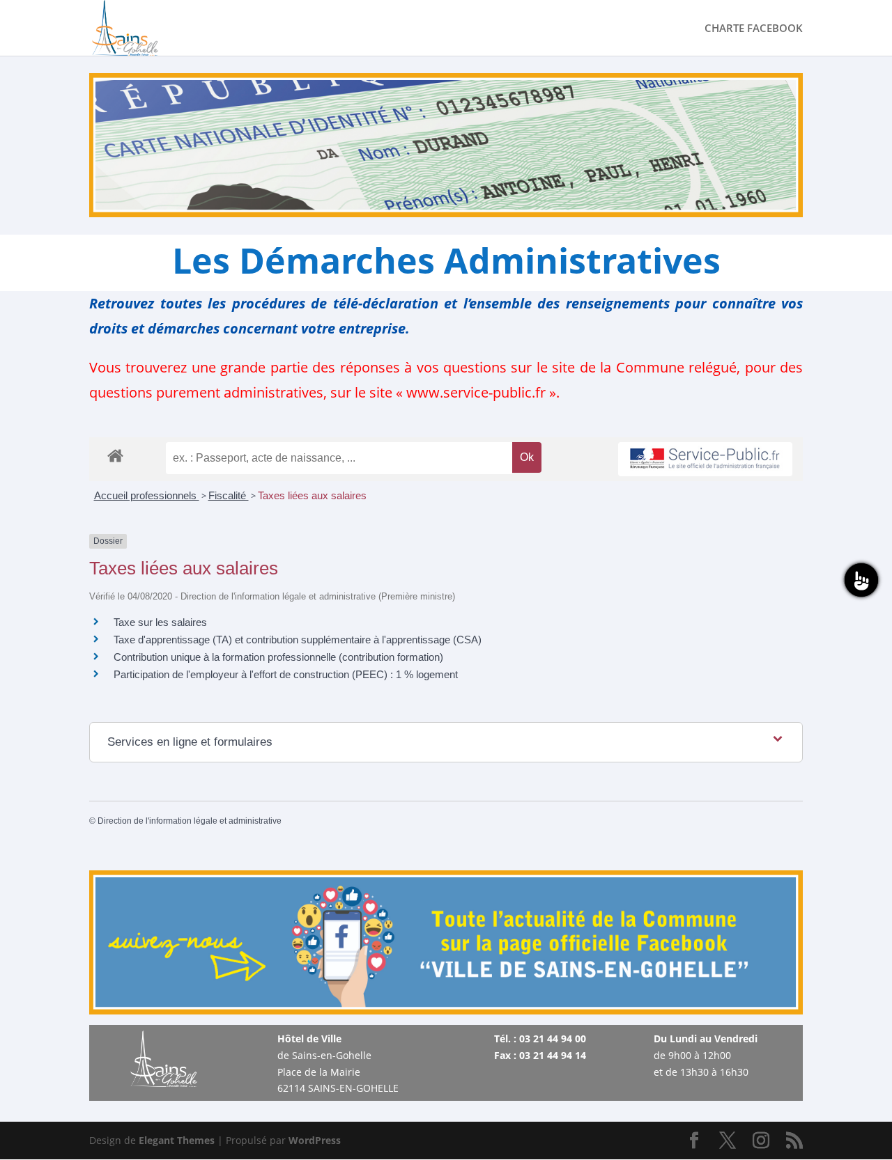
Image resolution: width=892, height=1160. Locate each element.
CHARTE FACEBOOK (754, 29)
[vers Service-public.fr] (705, 459)
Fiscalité (228, 495)
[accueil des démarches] (115, 455)
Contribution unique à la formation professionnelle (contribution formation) (278, 657)
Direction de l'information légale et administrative (190, 821)
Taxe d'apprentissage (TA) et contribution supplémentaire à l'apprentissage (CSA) (298, 639)
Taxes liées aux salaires (312, 495)
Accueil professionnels (146, 495)
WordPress (315, 1140)
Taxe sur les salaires (160, 622)
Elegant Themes (177, 1140)
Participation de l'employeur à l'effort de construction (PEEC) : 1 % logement (286, 674)
